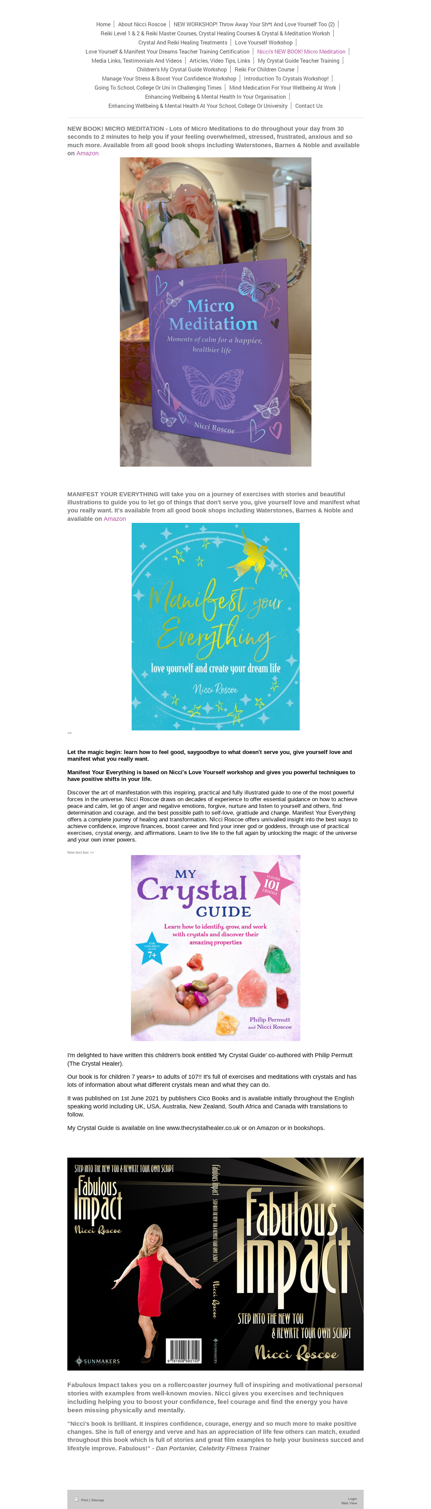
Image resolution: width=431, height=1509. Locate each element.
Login (352, 1499)
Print (84, 1500)
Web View (349, 1503)
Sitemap (97, 1500)
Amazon (87, 153)
